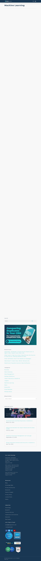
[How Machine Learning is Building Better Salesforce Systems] (12, 144)
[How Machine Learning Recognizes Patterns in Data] (12, 115)
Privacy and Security (10, 487)
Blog (6, 482)
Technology (8, 507)
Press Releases (8, 389)
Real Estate (8, 519)
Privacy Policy (8, 494)
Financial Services (9, 512)
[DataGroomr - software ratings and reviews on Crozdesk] (9, 549)
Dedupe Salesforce (11, 138)
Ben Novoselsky (13, 217)
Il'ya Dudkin (12, 97)
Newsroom (7, 489)
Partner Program (9, 492)
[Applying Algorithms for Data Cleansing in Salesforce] (12, 86)
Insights (6, 380)
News (7, 204)
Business (8, 51)
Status (6, 499)
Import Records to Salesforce (12, 378)
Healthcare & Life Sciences (11, 514)
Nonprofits (7, 387)
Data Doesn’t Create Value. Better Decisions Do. (17, 360)
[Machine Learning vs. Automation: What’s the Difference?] (12, 235)
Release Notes (13, 204)
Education (7, 517)
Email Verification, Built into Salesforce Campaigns (17, 358)
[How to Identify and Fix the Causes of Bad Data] (12, 177)
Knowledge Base (9, 485)
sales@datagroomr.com (10, 524)
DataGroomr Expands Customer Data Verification (17, 363)
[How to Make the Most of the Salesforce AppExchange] (12, 297)
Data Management (10, 20)
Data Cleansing (10, 81)
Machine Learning (10, 53)
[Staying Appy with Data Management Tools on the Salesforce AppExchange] (12, 26)
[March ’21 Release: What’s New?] (12, 207)
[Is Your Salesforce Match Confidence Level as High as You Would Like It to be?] (12, 265)
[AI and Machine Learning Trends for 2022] (12, 57)
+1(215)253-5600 (9, 527)
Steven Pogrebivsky (11, 38)
